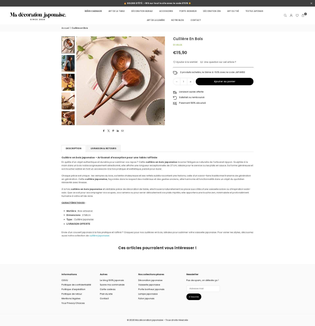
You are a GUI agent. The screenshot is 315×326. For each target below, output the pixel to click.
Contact (104, 298)
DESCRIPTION (73, 148)
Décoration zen (212, 11)
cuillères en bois (154, 232)
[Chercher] (285, 16)
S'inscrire (194, 296)
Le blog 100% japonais (112, 280)
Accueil (65, 28)
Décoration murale (142, 11)
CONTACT (196, 20)
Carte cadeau (108, 289)
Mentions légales (71, 298)
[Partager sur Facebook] (104, 131)
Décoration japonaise (150, 280)
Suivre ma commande (112, 284)
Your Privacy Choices (73, 303)
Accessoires (166, 11)
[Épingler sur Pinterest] (113, 131)
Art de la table (116, 11)
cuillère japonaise (99, 235)
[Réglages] (291, 16)
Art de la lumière (156, 20)
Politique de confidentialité (76, 284)
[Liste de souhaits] (297, 16)
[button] (303, 16)
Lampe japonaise (148, 293)
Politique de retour (72, 293)
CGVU (65, 280)
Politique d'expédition (73, 289)
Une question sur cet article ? (219, 62)
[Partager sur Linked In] (118, 131)
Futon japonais (146, 298)
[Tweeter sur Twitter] (108, 131)
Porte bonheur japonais (151, 289)
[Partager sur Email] (122, 131)
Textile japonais (254, 11)
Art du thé (233, 11)
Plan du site (106, 293)
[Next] (160, 81)
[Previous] (81, 81)
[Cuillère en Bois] (68, 45)
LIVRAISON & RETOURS (103, 148)
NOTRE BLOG (177, 20)
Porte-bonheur (187, 11)
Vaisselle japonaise (149, 284)
